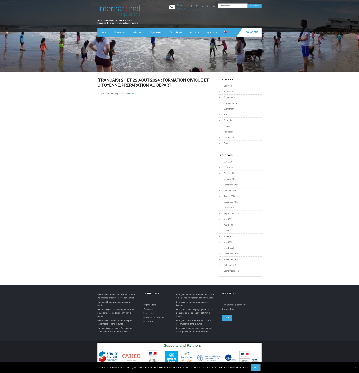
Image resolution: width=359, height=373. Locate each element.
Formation (228, 120)
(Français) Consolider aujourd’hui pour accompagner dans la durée (115, 322)
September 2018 (231, 271)
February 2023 (230, 208)
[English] (225, 32)
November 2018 (231, 259)
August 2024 (229, 196)
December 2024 (231, 185)
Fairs (226, 143)
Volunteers (138, 32)
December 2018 (231, 254)
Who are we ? (120, 32)
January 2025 (230, 179)
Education (228, 91)
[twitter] (202, 6)
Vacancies (148, 309)
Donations (252, 32)
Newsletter (182, 8)
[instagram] (196, 6)
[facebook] (191, 6)
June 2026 (228, 167)
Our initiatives (176, 32)
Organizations (156, 32)
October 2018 (230, 265)
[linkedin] (208, 6)
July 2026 (228, 162)
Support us (194, 32)
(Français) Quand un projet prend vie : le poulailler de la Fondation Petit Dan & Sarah (115, 313)
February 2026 (230, 173)
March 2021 (229, 236)
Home (103, 32)
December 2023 (231, 202)
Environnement (230, 103)
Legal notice (149, 313)
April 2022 (228, 225)
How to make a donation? (234, 305)
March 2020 (229, 248)
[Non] (355, 367)
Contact (180, 5)
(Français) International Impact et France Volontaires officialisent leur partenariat (116, 296)
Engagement (229, 97)
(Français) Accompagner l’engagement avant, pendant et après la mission (115, 330)
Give (227, 317)
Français (133, 93)
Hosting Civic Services (153, 317)
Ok (255, 367)
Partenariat (229, 137)
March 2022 (229, 231)
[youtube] (213, 6)
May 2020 (228, 242)
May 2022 (228, 219)
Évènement (229, 109)
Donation (228, 86)
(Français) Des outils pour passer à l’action (113, 304)
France (227, 126)
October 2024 (230, 190)
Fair (225, 114)
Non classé (228, 132)
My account (212, 32)
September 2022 (231, 213)
